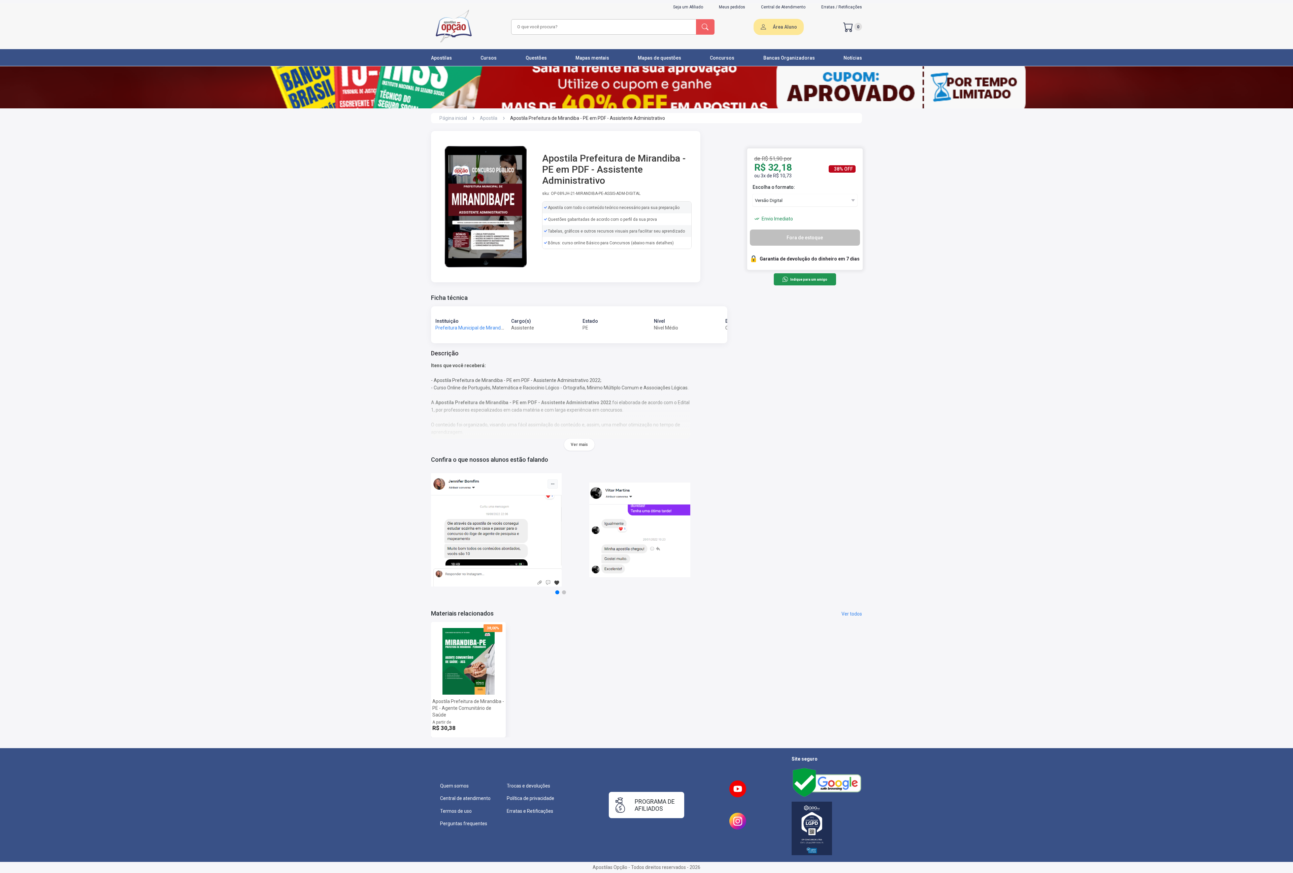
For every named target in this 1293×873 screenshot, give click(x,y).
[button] (557, 592)
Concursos (722, 58)
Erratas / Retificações (841, 7)
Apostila (488, 118)
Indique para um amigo (808, 279)
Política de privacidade (530, 798)
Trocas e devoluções (528, 786)
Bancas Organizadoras (789, 58)
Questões (536, 58)
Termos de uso (456, 811)
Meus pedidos (732, 7)
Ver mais (579, 444)
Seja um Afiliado (688, 7)
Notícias (852, 58)
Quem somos (454, 786)
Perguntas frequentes (463, 823)
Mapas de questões (659, 58)
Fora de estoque (805, 237)
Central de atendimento (465, 798)
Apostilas (441, 58)
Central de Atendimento (783, 7)
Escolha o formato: (774, 187)
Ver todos (851, 614)
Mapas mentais (592, 58)
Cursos (488, 58)
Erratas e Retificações (530, 811)
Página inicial (453, 118)
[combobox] (602, 27)
